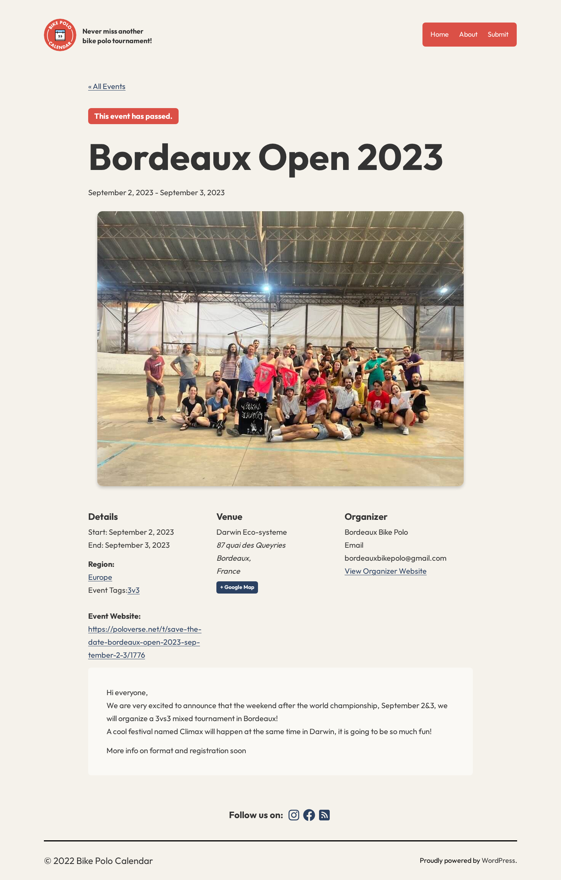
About (468, 34)
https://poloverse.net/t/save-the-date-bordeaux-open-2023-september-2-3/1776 (145, 642)
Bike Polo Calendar (60, 35)
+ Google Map (237, 587)
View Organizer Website (386, 571)
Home (439, 34)
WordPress (498, 860)
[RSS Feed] (324, 815)
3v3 (133, 590)
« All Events (107, 86)
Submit (498, 34)
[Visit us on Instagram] (294, 815)
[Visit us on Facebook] (309, 815)
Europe (100, 577)
